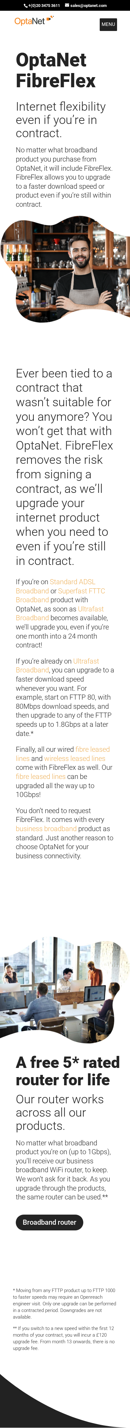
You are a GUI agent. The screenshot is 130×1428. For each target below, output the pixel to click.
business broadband (46, 829)
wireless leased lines (74, 759)
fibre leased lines (41, 777)
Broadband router (49, 1222)
